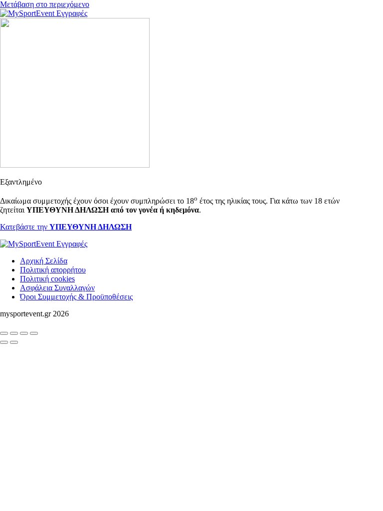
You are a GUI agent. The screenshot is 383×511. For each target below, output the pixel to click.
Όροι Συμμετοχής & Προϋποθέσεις (76, 296)
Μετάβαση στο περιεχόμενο (44, 4)
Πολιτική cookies (47, 278)
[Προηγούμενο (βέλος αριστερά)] (4, 342)
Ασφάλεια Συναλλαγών (57, 287)
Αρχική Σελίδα (43, 260)
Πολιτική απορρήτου (53, 269)
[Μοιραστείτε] (24, 333)
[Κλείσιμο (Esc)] (34, 333)
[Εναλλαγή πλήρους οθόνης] (14, 333)
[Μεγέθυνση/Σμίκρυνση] (4, 333)
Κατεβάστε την (66, 227)
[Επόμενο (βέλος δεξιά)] (14, 342)
